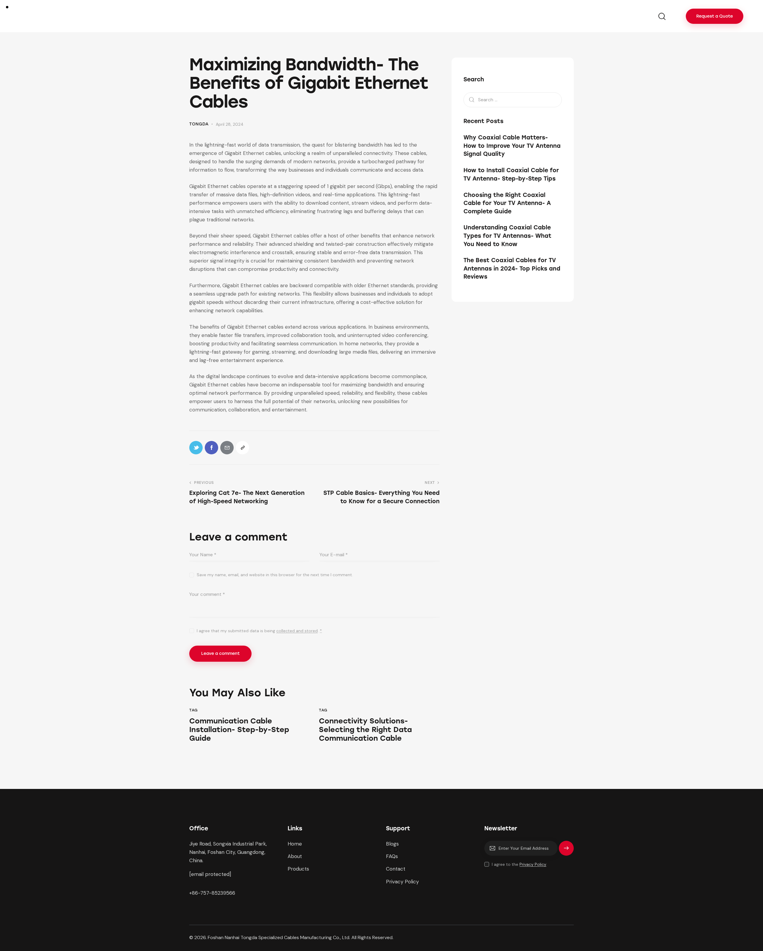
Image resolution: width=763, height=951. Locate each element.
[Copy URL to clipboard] (242, 447)
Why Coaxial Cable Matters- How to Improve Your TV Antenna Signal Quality (512, 146)
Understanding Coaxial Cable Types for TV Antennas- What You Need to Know (507, 236)
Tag (193, 710)
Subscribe (566, 851)
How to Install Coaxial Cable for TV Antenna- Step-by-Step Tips (511, 174)
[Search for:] (512, 99)
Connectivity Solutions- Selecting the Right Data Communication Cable (365, 729)
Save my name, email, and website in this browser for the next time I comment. (275, 574)
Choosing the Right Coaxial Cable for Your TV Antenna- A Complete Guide (507, 203)
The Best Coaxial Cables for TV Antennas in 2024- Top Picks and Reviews (511, 268)
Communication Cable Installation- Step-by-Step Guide (239, 729)
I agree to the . (519, 864)
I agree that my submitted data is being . (259, 630)
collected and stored (297, 631)
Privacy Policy (532, 864)
